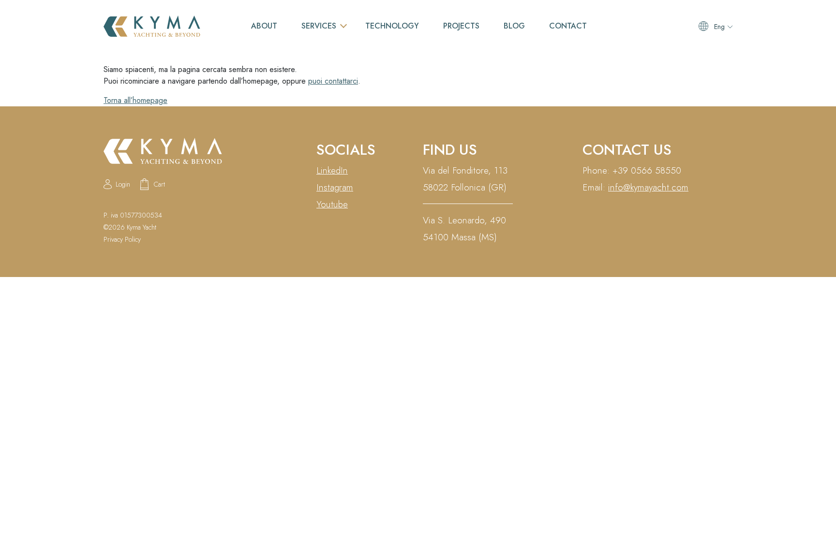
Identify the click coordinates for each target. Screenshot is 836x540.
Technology (392, 25)
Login (123, 184)
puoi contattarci (333, 81)
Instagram (334, 187)
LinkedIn (332, 170)
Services (318, 25)
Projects (461, 25)
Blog (514, 25)
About (264, 25)
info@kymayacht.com (648, 187)
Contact (568, 25)
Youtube (332, 204)
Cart (159, 184)
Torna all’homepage (135, 100)
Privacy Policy (122, 239)
